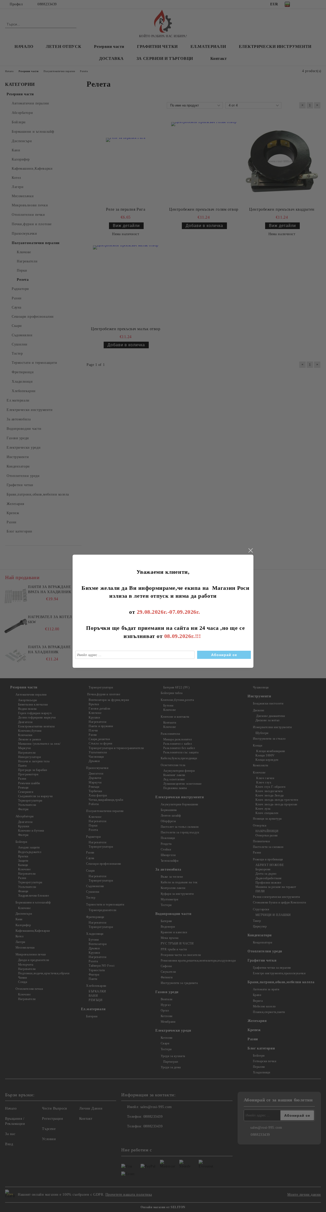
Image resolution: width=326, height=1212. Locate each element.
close (250, 551)
